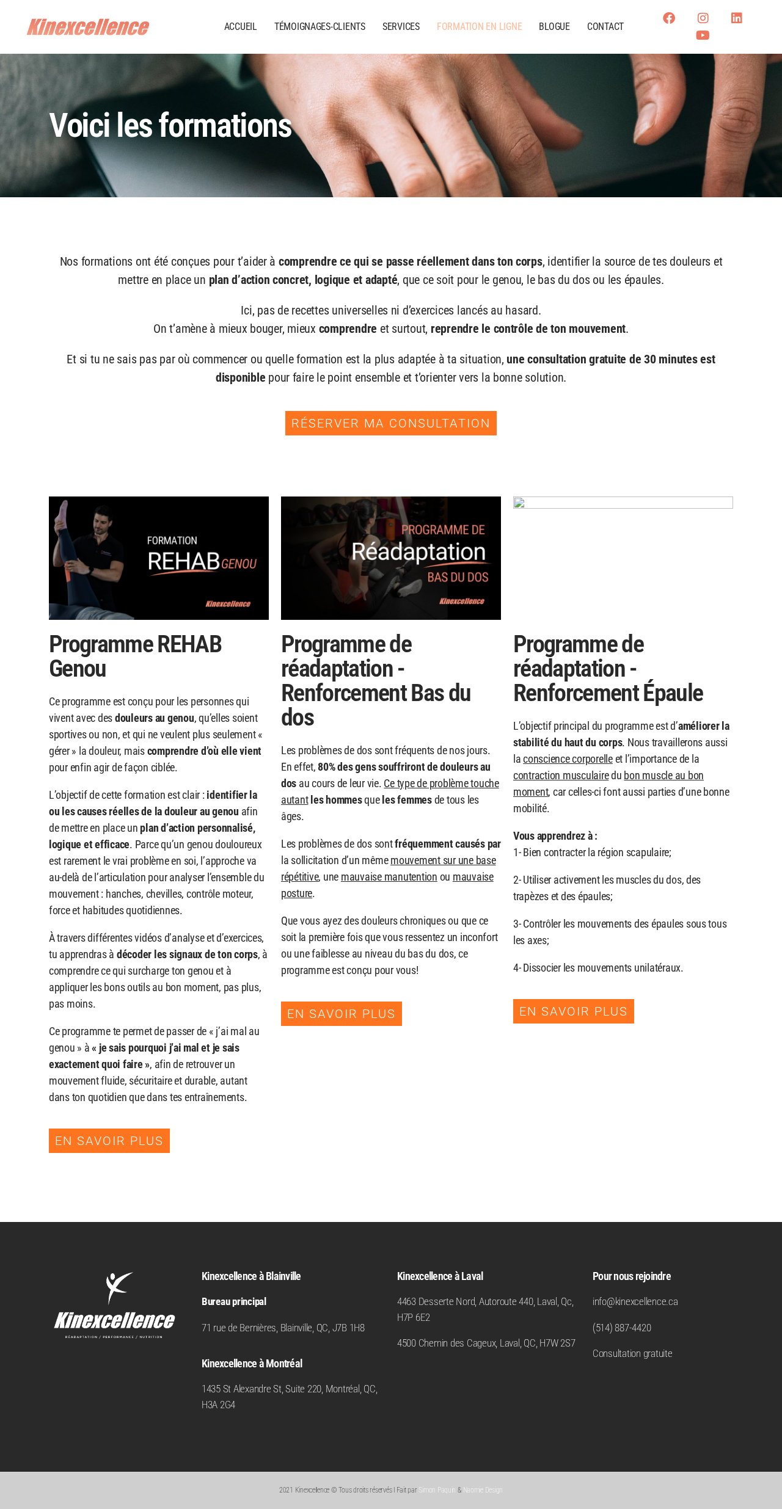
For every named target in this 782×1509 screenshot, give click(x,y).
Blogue (554, 26)
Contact (605, 26)
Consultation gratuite (633, 1353)
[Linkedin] (736, 18)
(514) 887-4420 (622, 1328)
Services (401, 26)
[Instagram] (702, 18)
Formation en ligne (479, 26)
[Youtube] (702, 35)
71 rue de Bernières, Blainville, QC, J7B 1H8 (283, 1328)
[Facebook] (669, 18)
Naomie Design (483, 1490)
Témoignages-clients (319, 26)
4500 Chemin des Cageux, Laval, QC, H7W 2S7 (486, 1343)
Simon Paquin (437, 1490)
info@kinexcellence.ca (635, 1301)
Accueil (240, 26)
